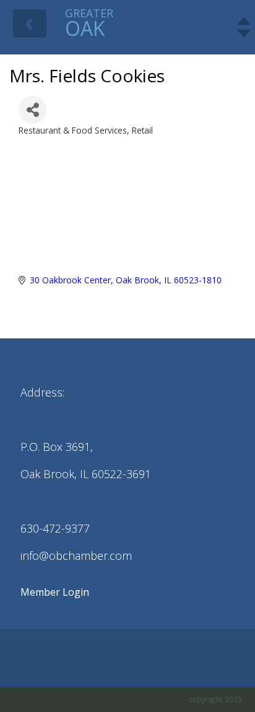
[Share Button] (32, 110)
